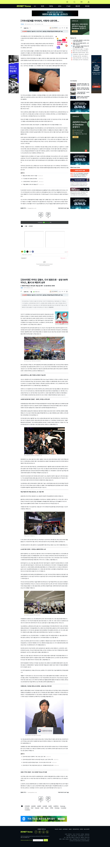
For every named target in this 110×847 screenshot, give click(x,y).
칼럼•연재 (78, 6)
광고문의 (60, 829)
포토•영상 (87, 6)
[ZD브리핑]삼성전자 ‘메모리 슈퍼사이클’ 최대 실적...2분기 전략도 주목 (38, 759)
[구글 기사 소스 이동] (54, 28)
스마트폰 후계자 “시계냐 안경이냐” (30, 181)
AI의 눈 (59, 6)
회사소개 (56, 829)
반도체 (42, 6)
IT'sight (68, 6)
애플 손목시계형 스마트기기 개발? (30, 175)
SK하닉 (50, 806)
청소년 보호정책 (86, 829)
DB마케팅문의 (65, 829)
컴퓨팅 (22, 287)
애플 (26, 226)
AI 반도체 (45, 806)
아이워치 (31, 226)
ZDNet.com (27, 837)
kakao (47, 808)
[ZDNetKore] (25, 3)
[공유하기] (60, 28)
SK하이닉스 (56, 806)
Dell (32, 808)
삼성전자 (39, 806)
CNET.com (23, 837)
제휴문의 (70, 829)
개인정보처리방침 (76, 829)
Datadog (57, 808)
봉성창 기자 (26, 28)
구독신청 (45, 840)
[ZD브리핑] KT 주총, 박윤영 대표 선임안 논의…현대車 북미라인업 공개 (38, 765)
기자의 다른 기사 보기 (62, 208)
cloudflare (27, 809)
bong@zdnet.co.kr (32, 208)
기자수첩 (22, 24)
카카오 (52, 808)
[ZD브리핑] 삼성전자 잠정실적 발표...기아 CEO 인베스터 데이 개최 (37, 762)
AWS (42, 808)
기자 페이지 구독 (36, 291)
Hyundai (37, 808)
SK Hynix (27, 808)
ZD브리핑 (34, 806)
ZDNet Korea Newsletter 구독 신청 (26, 840)
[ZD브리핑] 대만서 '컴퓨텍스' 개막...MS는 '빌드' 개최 (34, 756)
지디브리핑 (27, 806)
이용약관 (81, 829)
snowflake (63, 808)
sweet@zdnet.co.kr (32, 792)
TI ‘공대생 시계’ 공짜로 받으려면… (30, 178)
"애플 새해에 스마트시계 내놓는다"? (30, 184)
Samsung (63, 806)
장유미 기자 (26, 291)
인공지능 (51, 6)
